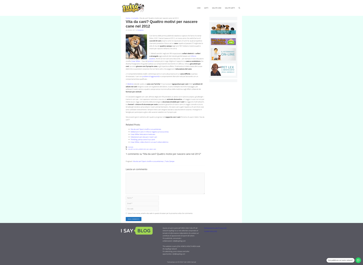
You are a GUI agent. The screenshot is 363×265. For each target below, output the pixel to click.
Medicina (130, 84)
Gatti (206, 8)
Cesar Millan (135, 61)
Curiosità (134, 18)
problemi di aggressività (150, 76)
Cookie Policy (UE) (210, 231)
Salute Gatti (230, 8)
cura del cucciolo (133, 149)
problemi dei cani (143, 149)
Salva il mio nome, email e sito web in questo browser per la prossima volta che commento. (160, 213)
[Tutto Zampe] (133, 8)
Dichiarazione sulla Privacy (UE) (215, 228)
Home (128, 18)
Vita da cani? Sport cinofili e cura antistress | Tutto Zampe (153, 161)
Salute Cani (216, 8)
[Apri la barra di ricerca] (239, 8)
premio (150, 61)
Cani (198, 8)
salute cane (152, 149)
